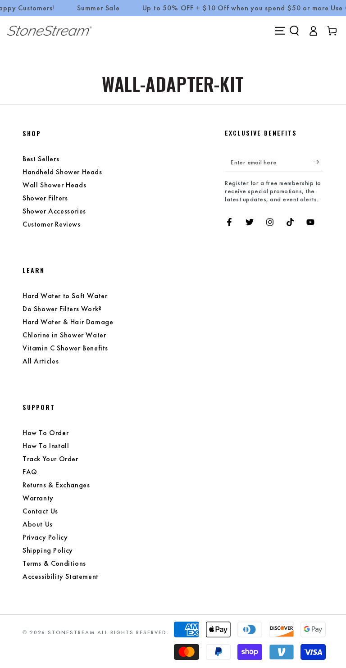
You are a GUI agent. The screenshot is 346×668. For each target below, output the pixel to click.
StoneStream (71, 632)
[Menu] (280, 31)
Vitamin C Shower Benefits (65, 348)
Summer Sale (98, 8)
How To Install (46, 445)
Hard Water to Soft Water (65, 295)
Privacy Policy (45, 537)
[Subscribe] (318, 162)
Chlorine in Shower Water (64, 335)
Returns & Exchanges (56, 485)
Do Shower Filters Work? (62, 309)
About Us (38, 524)
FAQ (30, 472)
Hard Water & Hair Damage (68, 322)
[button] (294, 31)
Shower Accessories (54, 211)
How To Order (45, 432)
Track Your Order (50, 459)
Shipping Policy (48, 550)
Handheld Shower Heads (62, 172)
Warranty (38, 498)
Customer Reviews (52, 224)
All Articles (41, 361)
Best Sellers (41, 159)
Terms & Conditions (54, 563)
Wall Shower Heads (54, 185)
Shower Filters (45, 198)
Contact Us (40, 511)
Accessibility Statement (61, 576)
